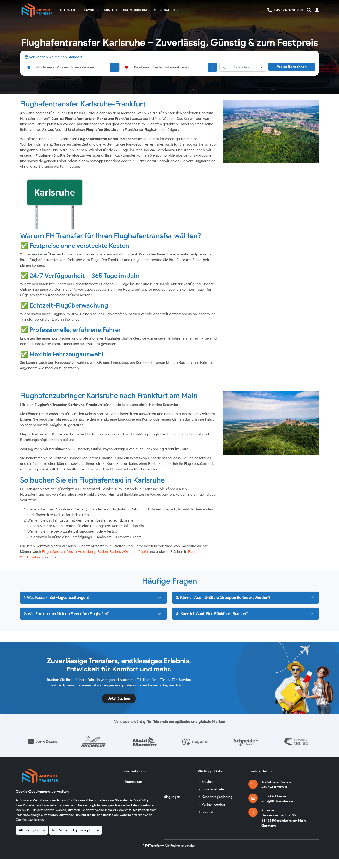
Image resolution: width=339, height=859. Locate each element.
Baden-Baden (109, 551)
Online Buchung (135, 10)
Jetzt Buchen (119, 698)
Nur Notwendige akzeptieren (75, 830)
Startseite (68, 10)
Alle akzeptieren (32, 830)
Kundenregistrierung (217, 797)
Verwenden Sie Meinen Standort (55, 57)
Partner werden (213, 804)
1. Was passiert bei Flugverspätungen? (57, 597)
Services (208, 782)
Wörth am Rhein (135, 551)
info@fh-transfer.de (277, 801)
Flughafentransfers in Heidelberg (69, 551)
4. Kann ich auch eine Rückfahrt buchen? (212, 613)
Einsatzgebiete (213, 789)
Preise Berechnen (292, 66)
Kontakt (110, 10)
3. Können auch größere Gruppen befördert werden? (223, 597)
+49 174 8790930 (274, 787)
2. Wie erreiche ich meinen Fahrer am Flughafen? (66, 613)
